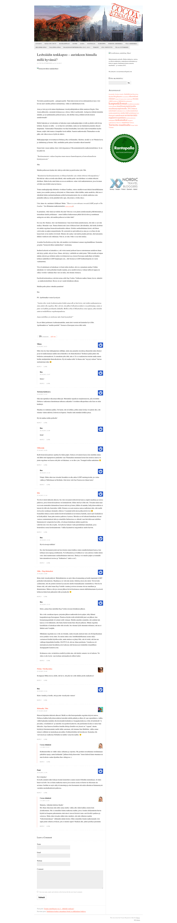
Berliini (111, 96)
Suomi (75, 44)
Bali (131, 94)
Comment (40, 869)
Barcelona (135, 94)
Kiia (38, 493)
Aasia (82, 44)
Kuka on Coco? (50, 44)
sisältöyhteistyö (112, 122)
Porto (137, 113)
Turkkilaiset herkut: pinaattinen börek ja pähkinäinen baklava (66, 911)
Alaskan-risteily (119, 94)
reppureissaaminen (117, 117)
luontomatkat (136, 104)
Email (39, 852)
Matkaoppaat (64, 44)
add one (53, 336)
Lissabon (130, 104)
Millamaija (40, 448)
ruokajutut (112, 120)
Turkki (136, 125)
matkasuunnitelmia (114, 113)
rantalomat (119, 115)
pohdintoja (132, 113)
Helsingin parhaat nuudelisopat (125, 99)
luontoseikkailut (112, 106)
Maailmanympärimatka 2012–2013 (76, 47)
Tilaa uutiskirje (121, 47)
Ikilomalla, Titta (42, 708)
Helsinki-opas (41, 47)
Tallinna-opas (55, 47)
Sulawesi (118, 123)
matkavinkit (125, 113)
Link (45, 366)
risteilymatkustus (131, 118)
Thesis (138, 918)
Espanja (117, 99)
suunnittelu (125, 122)
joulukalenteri (128, 101)
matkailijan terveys (121, 111)
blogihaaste (118, 96)
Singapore (130, 120)
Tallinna (131, 123)
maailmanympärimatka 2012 (120, 108)
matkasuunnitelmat (132, 111)
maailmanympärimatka (126, 106)
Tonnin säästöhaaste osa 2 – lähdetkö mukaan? (59, 909)
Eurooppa (102, 44)
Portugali (112, 115)
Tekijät (96, 47)
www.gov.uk (69, 206)
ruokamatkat (121, 120)
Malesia (134, 108)
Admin (137, 920)
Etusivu (39, 44)
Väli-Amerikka (131, 44)
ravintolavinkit (130, 115)
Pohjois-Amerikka (115, 44)
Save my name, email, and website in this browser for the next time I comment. (60, 892)
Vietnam (111, 127)
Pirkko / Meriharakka (44, 669)
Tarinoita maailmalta (119, 124)
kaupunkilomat (118, 103)
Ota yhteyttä (107, 47)
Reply (39, 366)
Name (39, 844)
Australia (91, 44)
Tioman (132, 125)
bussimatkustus (125, 96)
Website (39, 861)
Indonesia (122, 101)
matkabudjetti (113, 111)
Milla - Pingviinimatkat (45, 571)
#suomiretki (111, 94)
